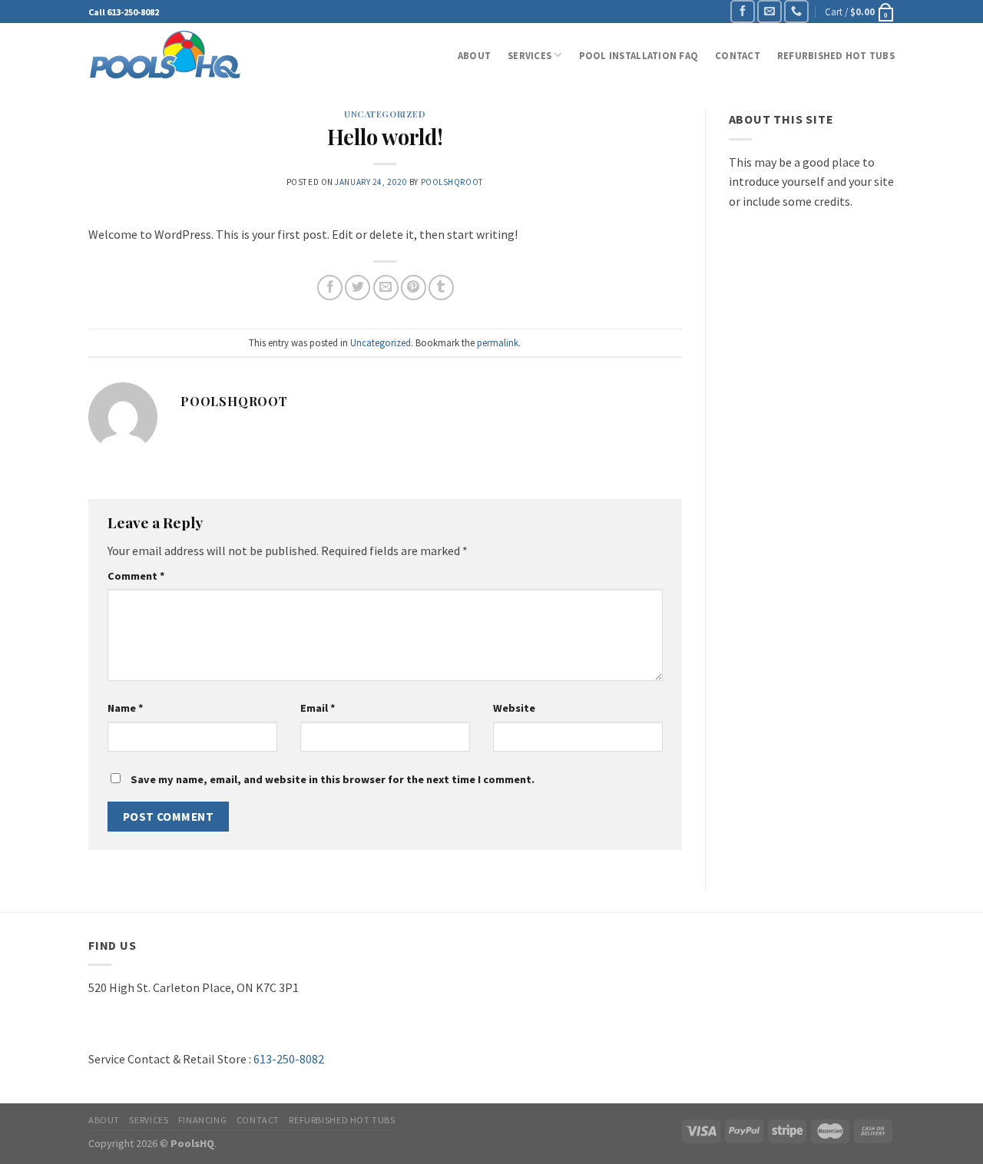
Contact (737, 55)
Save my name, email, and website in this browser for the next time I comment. (333, 779)
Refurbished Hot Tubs (836, 55)
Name (126, 708)
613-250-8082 (133, 12)
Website (514, 708)
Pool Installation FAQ (638, 55)
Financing (202, 1120)
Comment (136, 576)
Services (529, 55)
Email (318, 708)
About (474, 55)
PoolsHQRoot (452, 182)
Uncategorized (384, 114)
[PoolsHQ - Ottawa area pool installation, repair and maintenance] (165, 55)
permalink (497, 342)
